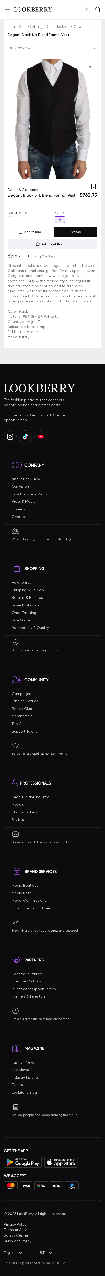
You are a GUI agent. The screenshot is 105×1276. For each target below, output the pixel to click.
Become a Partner (27, 974)
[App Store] (61, 1162)
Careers (18, 509)
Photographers (24, 812)
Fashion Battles (25, 701)
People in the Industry (30, 797)
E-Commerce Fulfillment (32, 908)
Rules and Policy (17, 1241)
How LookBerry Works (30, 494)
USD (42, 1253)
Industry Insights (25, 1077)
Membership (22, 716)
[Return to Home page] (33, 9)
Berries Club (22, 709)
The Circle (20, 724)
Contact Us (21, 517)
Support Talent (24, 731)
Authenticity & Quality (30, 628)
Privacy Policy (15, 1224)
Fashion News (23, 1062)
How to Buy (21, 582)
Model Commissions (29, 900)
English (9, 1253)
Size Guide (21, 620)
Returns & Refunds (27, 597)
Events (17, 1085)
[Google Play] (23, 1162)
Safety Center (16, 1235)
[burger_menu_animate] (7, 9)
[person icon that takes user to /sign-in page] (87, 9)
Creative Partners (27, 981)
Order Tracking (24, 612)
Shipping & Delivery (28, 590)
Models (18, 804)
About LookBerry (26, 479)
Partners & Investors (28, 996)
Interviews (20, 1070)
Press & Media (24, 501)
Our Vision (20, 486)
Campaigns (22, 694)
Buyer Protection (26, 605)
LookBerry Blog (24, 1092)
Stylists (18, 820)
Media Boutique (25, 885)
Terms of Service (18, 1230)
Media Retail (22, 893)
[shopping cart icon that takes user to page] (97, 9)
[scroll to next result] (89, 119)
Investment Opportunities (34, 989)
